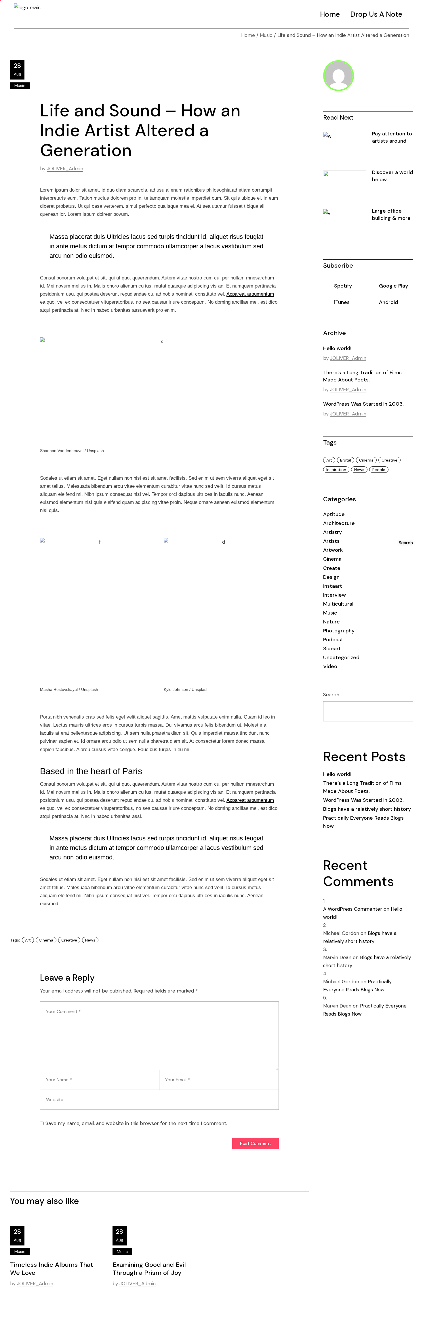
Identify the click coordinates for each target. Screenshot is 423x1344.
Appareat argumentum (250, 294)
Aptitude (334, 514)
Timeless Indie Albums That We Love (51, 1268)
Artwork (333, 550)
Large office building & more (391, 214)
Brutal (345, 460)
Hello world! (337, 348)
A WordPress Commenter (352, 909)
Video (330, 666)
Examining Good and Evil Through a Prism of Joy (149, 1268)
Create (331, 568)
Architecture (339, 523)
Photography (339, 630)
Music (266, 35)
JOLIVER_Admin (65, 168)
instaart (332, 586)
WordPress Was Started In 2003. (363, 403)
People (378, 469)
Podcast (333, 639)
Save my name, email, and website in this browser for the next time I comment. (136, 1123)
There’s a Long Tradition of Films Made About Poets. (362, 376)
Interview (334, 594)
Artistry (332, 532)
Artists (331, 541)
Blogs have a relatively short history (367, 809)
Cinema (46, 940)
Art (28, 940)
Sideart (332, 648)
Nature (331, 621)
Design (331, 577)
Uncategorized (341, 657)
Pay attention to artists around (392, 137)
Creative (69, 940)
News (90, 940)
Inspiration (336, 469)
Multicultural (338, 603)
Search (331, 694)
